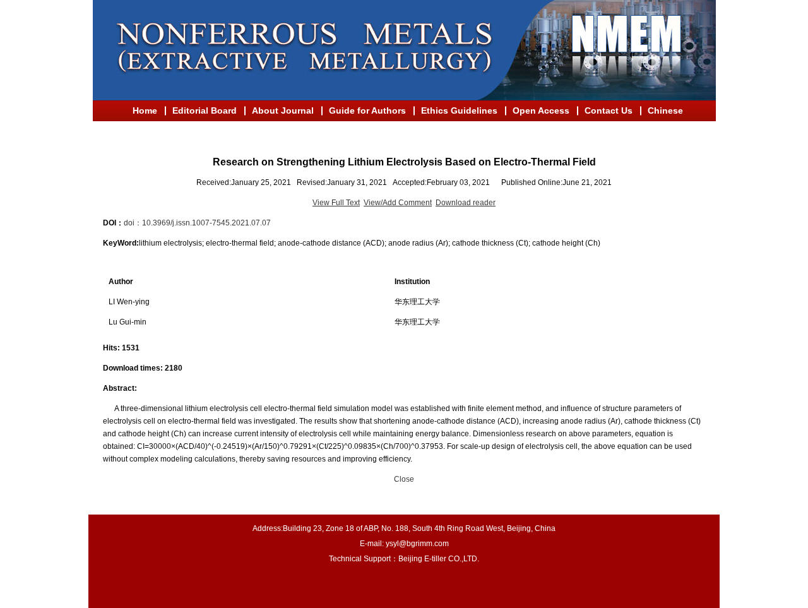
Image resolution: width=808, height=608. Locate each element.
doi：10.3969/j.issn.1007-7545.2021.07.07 (197, 222)
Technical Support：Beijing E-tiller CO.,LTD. (404, 558)
